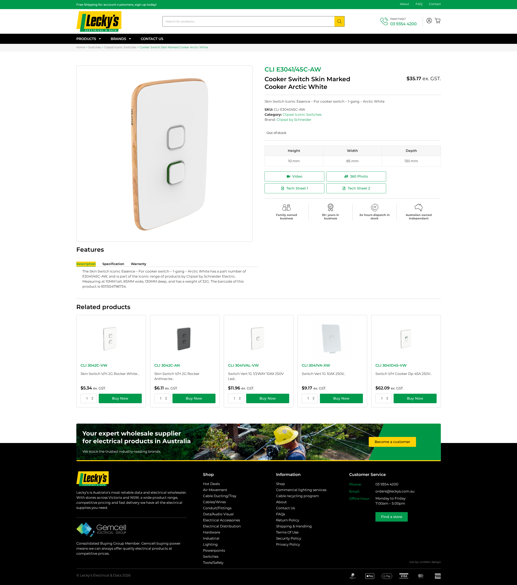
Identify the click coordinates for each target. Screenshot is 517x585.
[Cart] (437, 20)
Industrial (211, 538)
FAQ (419, 4)
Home (80, 47)
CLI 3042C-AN (167, 365)
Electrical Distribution (222, 526)
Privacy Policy (288, 544)
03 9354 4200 (403, 23)
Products (86, 39)
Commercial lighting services (301, 490)
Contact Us (152, 39)
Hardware (211, 532)
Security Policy (288, 538)
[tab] (86, 264)
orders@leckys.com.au (394, 491)
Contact (435, 4)
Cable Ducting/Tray (219, 496)
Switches (94, 47)
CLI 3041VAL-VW (243, 365)
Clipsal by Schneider (294, 120)
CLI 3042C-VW (94, 365)
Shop (280, 484)
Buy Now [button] (120, 398)
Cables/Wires (214, 502)
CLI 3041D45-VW (391, 365)
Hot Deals (211, 484)
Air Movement (215, 490)
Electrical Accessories (221, 520)
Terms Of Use (287, 532)
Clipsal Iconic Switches (120, 47)
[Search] (339, 21)
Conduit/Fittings (217, 508)
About (404, 4)
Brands (118, 39)
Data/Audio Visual (218, 514)
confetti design (430, 562)
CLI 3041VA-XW (316, 365)
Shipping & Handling (294, 526)
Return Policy (287, 520)
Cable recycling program (297, 496)
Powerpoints (214, 550)
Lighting (210, 544)
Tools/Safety (213, 563)
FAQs (280, 514)
